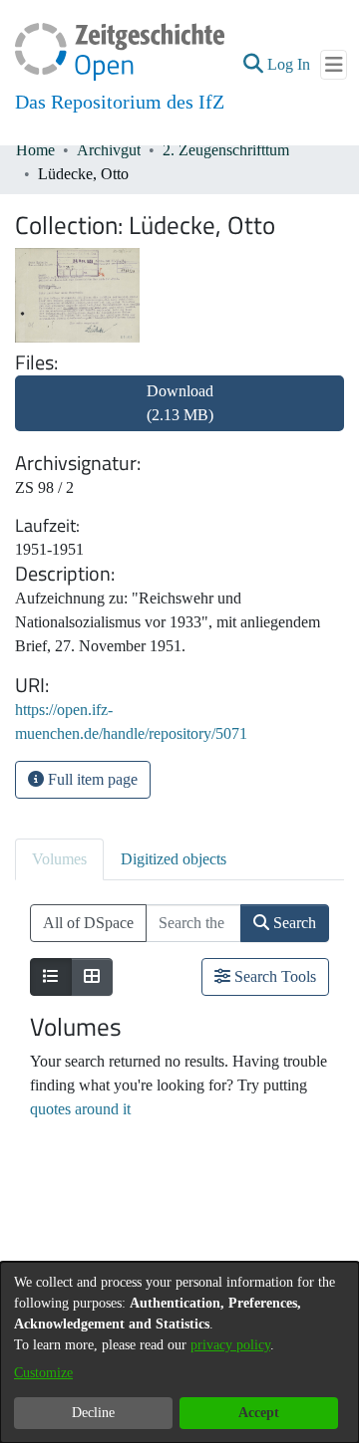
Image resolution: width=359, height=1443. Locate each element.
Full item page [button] (91, 779)
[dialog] (179, 1352)
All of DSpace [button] (88, 922)
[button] (252, 65)
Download (180, 402)
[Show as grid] (92, 977)
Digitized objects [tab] (173, 858)
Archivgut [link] (109, 149)
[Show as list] (51, 977)
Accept (258, 1412)
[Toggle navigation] (333, 65)
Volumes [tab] (59, 858)
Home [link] (35, 149)
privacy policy (230, 1344)
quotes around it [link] (80, 1108)
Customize (43, 1372)
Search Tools (273, 976)
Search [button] (292, 922)
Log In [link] (289, 64)
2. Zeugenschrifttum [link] (226, 149)
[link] (179, 414)
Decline (93, 1412)
